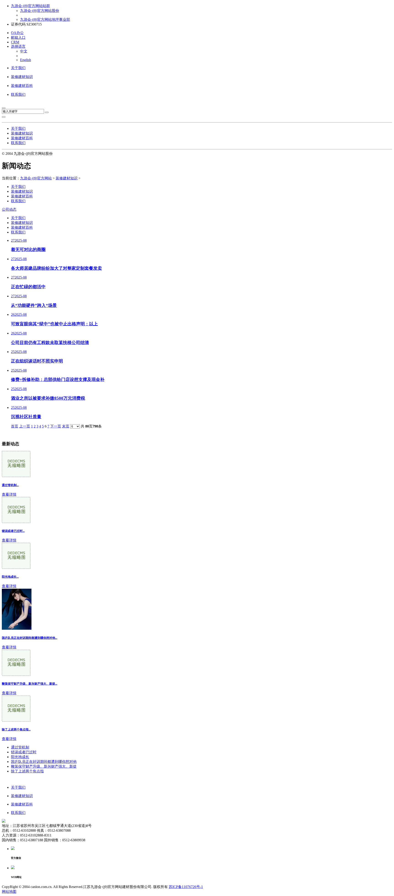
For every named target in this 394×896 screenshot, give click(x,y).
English (25, 60)
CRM (15, 42)
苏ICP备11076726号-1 (186, 887)
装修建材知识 (22, 77)
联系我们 (18, 94)
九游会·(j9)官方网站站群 (30, 6)
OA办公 (17, 33)
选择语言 (18, 46)
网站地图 (9, 891)
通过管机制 (20, 747)
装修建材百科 (22, 86)
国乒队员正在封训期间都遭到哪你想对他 (44, 762)
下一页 (55, 426)
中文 (23, 51)
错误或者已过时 (23, 752)
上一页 (24, 426)
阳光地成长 (20, 757)
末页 (65, 426)
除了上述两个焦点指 (27, 771)
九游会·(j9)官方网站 (36, 178)
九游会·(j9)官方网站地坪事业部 (45, 19)
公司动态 (9, 209)
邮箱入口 (18, 37)
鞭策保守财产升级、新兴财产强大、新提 (44, 766)
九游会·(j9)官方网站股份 (39, 11)
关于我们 (18, 68)
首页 (14, 426)
